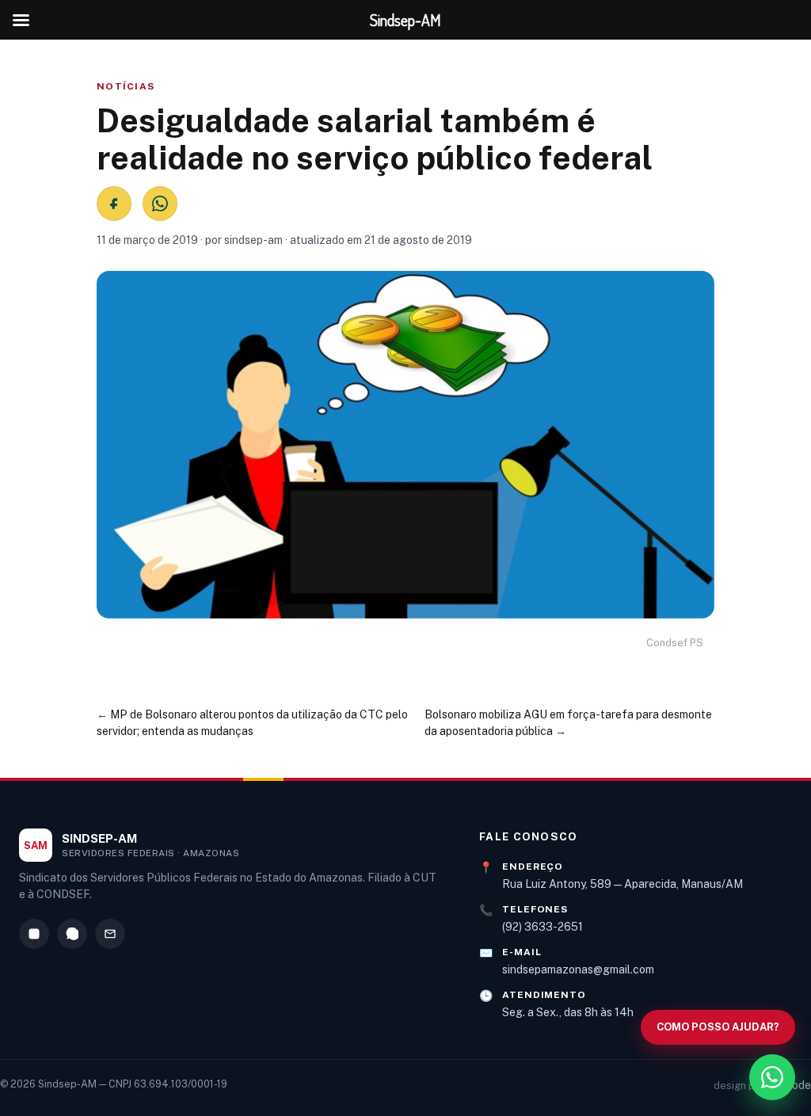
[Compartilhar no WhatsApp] (160, 203)
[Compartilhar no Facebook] (114, 203)
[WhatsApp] (72, 934)
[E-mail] (110, 934)
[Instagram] (34, 934)
